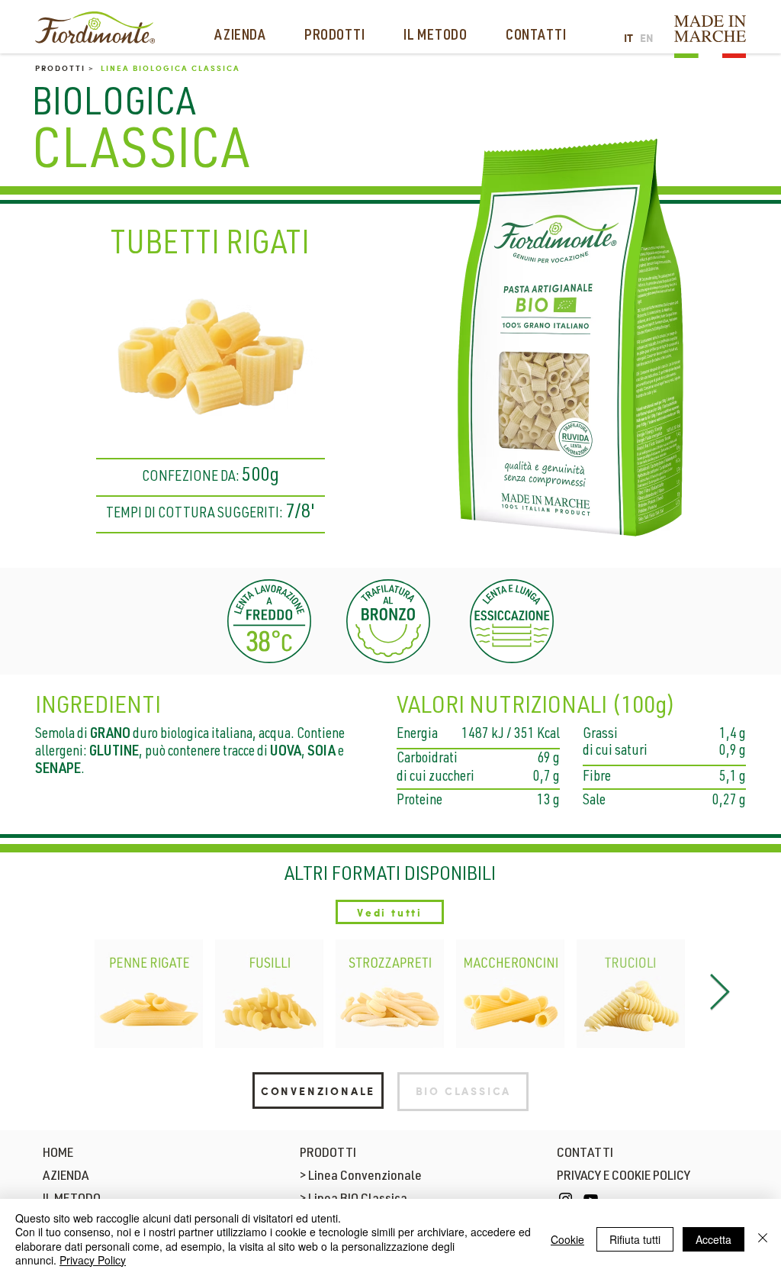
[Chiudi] (763, 1239)
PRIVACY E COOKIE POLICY (623, 1177)
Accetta (713, 1239)
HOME (58, 1154)
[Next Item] (719, 994)
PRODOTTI (328, 1154)
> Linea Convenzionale (361, 1177)
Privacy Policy (92, 1260)
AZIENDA (65, 1177)
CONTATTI (585, 1154)
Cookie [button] (567, 1239)
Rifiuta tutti (634, 1239)
